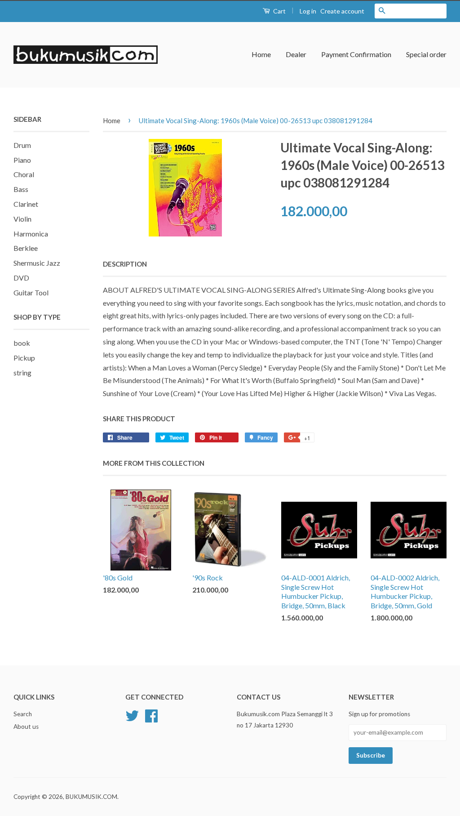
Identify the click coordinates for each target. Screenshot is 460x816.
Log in (308, 11)
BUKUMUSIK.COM (91, 796)
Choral (23, 174)
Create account (342, 11)
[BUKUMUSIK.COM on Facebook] (151, 714)
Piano (22, 160)
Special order (426, 54)
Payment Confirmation (356, 54)
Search (22, 714)
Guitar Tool (31, 292)
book (21, 343)
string (22, 372)
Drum (22, 145)
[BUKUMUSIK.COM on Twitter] (132, 714)
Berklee (25, 248)
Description (125, 264)
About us (26, 726)
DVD (21, 277)
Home (261, 54)
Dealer (296, 54)
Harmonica (30, 233)
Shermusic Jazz (36, 263)
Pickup (24, 357)
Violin (22, 218)
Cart (279, 11)
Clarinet (25, 204)
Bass (20, 189)
